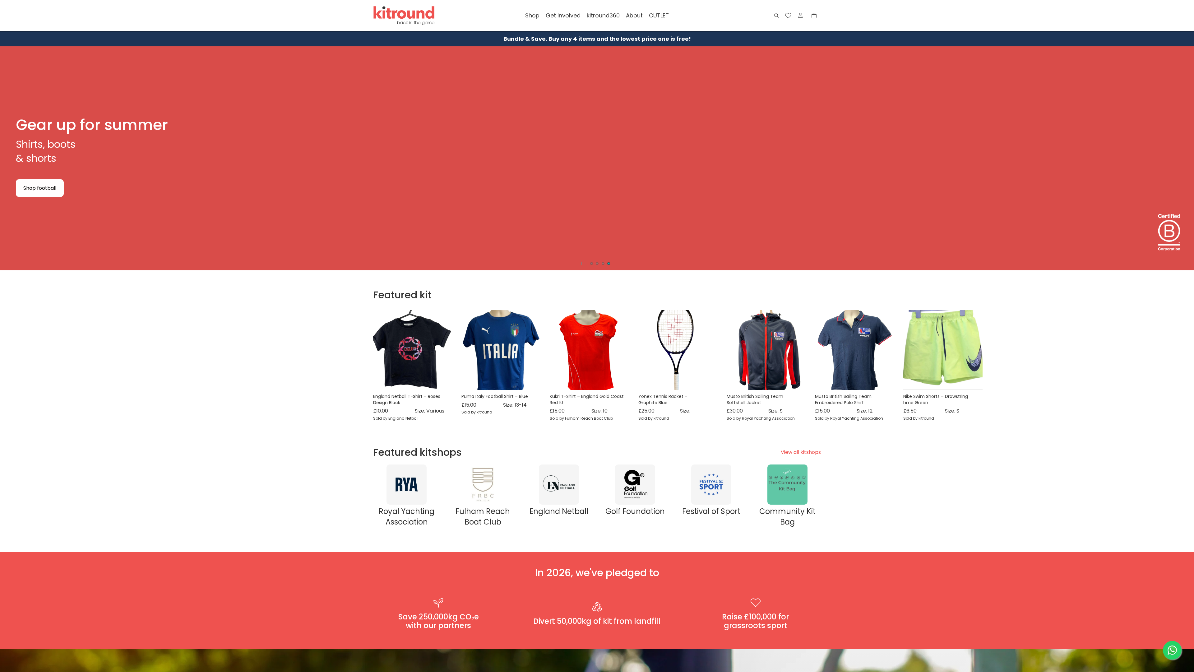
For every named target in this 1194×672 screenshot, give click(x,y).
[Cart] (814, 15)
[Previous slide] (9, 158)
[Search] (776, 15)
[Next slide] (1184, 158)
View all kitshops (801, 452)
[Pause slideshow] (582, 263)
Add (536, 380)
